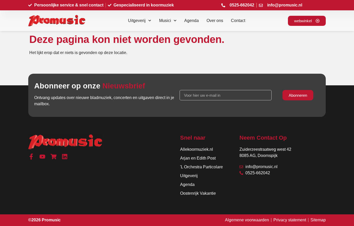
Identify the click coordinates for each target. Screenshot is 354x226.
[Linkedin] (65, 157)
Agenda (191, 20)
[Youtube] (42, 157)
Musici (165, 20)
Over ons (215, 20)
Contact (238, 20)
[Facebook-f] (31, 157)
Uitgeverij (137, 20)
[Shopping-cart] (53, 157)
